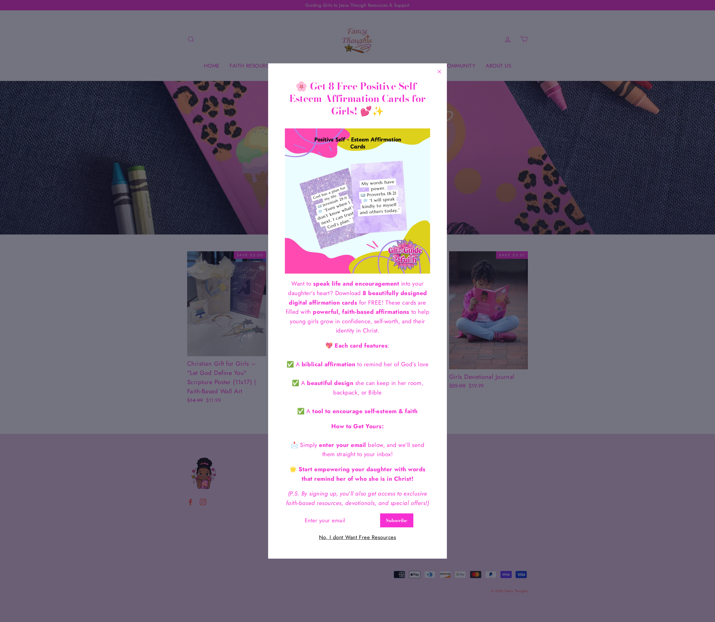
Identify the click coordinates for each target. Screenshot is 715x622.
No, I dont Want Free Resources (357, 537)
